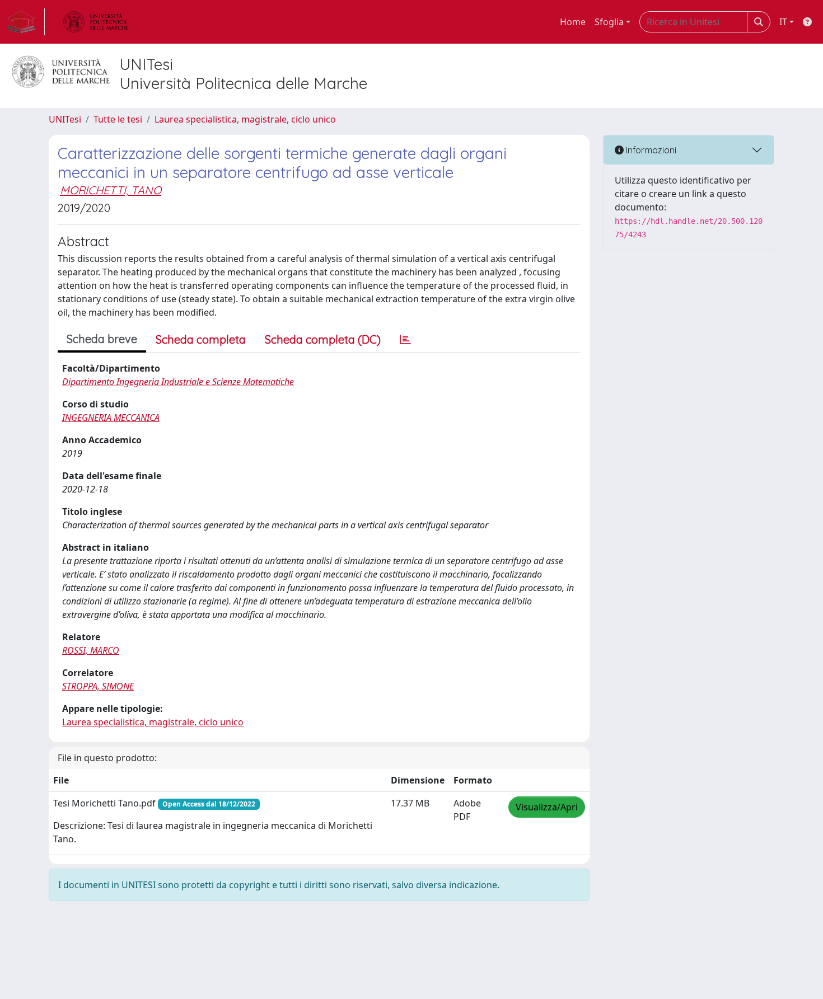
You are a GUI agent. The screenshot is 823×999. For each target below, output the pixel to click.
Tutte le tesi (117, 119)
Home (573, 22)
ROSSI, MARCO (90, 650)
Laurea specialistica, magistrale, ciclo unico (245, 119)
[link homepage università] (96, 21)
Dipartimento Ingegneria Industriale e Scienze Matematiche (178, 382)
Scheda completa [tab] (201, 339)
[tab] (405, 339)
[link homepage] (26, 21)
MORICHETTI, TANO (110, 190)
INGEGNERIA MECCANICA (111, 417)
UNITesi (65, 119)
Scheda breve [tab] (102, 339)
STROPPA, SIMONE (98, 686)
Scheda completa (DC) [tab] (323, 339)
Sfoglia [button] (609, 22)
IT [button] (783, 22)
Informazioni (650, 150)
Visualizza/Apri (547, 807)
